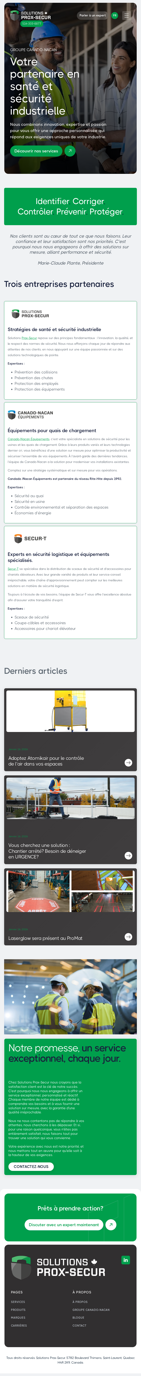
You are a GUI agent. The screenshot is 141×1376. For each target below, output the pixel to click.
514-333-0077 (31, 23)
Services (18, 1302)
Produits (18, 1310)
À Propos (80, 1302)
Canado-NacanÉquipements (28, 439)
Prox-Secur (29, 338)
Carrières (19, 1325)
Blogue (78, 1317)
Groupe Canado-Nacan (91, 1310)
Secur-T (13, 569)
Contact (79, 1325)
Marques (18, 1317)
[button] (114, 15)
